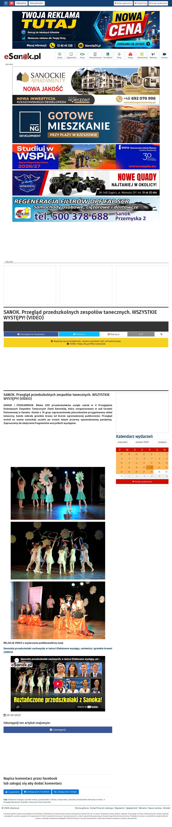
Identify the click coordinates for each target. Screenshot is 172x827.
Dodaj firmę (141, 3)
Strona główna (82, 808)
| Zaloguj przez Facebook (37, 792)
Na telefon (108, 57)
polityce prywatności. (129, 818)
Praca (82, 57)
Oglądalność (131, 808)
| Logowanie (13, 792)
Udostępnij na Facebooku (31, 334)
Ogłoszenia (71, 57)
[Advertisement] (86, 240)
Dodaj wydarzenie (159, 3)
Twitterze (80, 334)
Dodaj (59, 57)
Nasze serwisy (155, 808)
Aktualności (36, 3)
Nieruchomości (95, 57)
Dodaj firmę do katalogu (101, 808)
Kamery (164, 57)
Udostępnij (59, 729)
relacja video (62, 800)
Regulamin (119, 808)
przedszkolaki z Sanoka (47, 800)
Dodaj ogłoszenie (124, 3)
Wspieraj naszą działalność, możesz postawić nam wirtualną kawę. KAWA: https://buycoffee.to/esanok (87, 342)
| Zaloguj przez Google (66, 792)
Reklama (21, 3)
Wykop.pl (114, 334)
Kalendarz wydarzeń (134, 436)
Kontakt (166, 808)
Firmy (119, 57)
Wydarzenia (142, 57)
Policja (130, 57)
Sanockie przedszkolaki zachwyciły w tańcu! (85, 800)
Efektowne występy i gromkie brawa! (22, 800)
